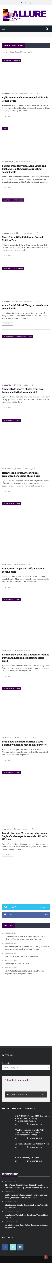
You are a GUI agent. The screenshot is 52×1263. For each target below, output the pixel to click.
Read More (7, 116)
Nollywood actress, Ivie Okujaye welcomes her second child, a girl (21, 474)
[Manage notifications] (46, 1257)
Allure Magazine (9, 336)
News (5, 129)
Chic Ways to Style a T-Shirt (27, 1157)
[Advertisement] (26, 880)
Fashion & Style (21, 336)
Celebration (7, 60)
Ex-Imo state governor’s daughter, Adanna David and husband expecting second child (25, 657)
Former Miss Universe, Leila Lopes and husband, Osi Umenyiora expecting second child (24, 169)
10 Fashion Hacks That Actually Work (32, 1143)
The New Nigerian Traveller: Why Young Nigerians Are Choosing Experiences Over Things (29, 1132)
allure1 (7, 385)
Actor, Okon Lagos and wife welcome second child (23, 570)
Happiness (17, 60)
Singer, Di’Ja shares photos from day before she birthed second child (22, 390)
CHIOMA (21, 1124)
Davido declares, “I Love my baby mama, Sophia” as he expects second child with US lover (24, 836)
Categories (6, 1063)
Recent (5, 1108)
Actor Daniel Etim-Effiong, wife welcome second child (25, 307)
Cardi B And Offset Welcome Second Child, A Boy (22, 238)
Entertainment (18, 200)
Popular (16, 1108)
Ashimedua (8, 93)
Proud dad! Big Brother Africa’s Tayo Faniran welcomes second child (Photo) (24, 743)
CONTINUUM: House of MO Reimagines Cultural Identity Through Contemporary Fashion (25, 34)
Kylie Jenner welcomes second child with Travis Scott (25, 99)
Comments (29, 1108)
